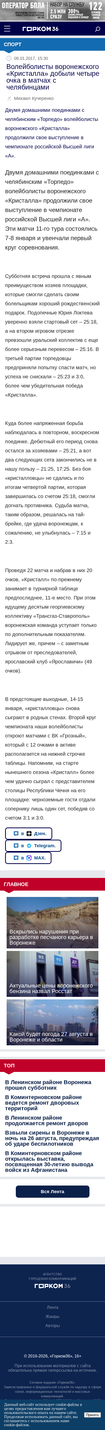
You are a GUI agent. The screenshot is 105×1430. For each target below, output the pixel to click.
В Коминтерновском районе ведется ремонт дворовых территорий (43, 1102)
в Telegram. (38, 845)
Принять (92, 1415)
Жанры (52, 1316)
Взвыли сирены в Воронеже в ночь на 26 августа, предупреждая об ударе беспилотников (52, 1138)
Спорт (12, 44)
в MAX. (33, 857)
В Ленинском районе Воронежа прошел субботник (48, 1085)
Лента (52, 1307)
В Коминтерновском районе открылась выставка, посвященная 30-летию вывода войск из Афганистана (49, 1162)
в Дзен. (33, 833)
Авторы (52, 1325)
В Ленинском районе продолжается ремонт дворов (46, 1120)
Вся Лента (52, 1191)
